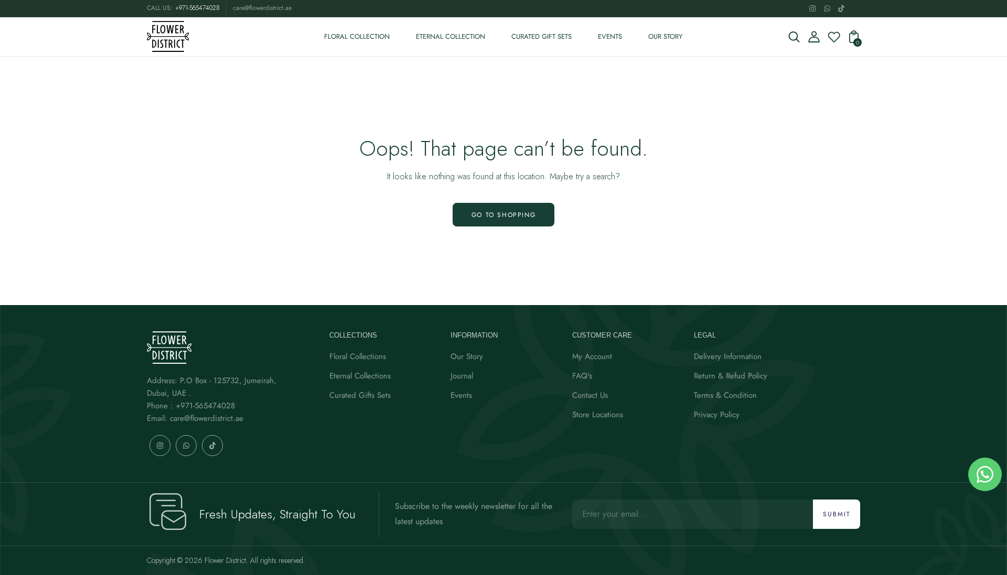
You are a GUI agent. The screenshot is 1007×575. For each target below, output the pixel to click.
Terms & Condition (725, 395)
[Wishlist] (834, 40)
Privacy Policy (717, 414)
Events (461, 395)
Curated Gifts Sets (360, 395)
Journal (462, 376)
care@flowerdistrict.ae (262, 8)
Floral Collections (357, 356)
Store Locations (597, 414)
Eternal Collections (360, 376)
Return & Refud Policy (730, 376)
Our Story (467, 356)
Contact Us (590, 395)
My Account (592, 356)
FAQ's (582, 376)
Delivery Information (728, 356)
